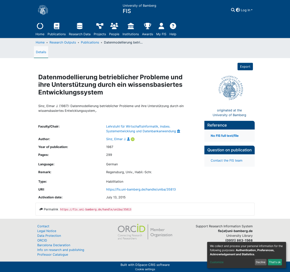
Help (172, 34)
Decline (260, 262)
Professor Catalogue (52, 254)
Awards (147, 34)
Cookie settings (145, 269)
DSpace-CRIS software (152, 265)
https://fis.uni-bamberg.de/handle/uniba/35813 (141, 189)
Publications (57, 34)
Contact (43, 226)
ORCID (42, 240)
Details (41, 52)
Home (40, 34)
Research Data (80, 34)
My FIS (161, 34)
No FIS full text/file (225, 136)
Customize (217, 262)
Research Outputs (63, 42)
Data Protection (49, 236)
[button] (238, 10)
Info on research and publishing (60, 250)
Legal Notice (46, 231)
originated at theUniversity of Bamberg (229, 112)
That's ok (275, 262)
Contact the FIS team (226, 160)
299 (109, 155)
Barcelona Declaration (53, 245)
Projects (100, 34)
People (114, 34)
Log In (245, 10)
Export (245, 66)
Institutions (131, 34)
